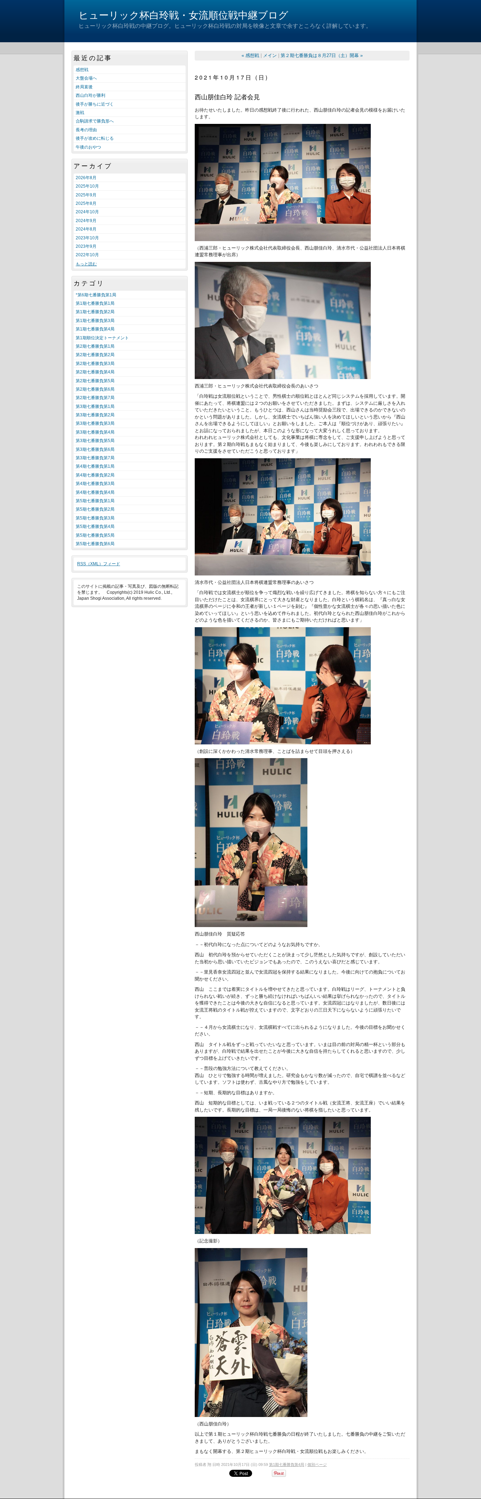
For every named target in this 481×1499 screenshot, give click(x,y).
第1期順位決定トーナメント (102, 337)
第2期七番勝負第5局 (95, 380)
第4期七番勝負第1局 (95, 466)
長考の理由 (86, 129)
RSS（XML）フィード (98, 563)
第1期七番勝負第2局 (95, 311)
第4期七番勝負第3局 (95, 483)
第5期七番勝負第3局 (95, 518)
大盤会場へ (86, 78)
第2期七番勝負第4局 (95, 372)
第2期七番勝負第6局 (95, 389)
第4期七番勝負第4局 (95, 492)
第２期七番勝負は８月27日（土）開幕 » (322, 55)
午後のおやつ (88, 147)
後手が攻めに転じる (95, 138)
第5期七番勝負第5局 (95, 535)
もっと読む (86, 264)
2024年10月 (87, 211)
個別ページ (317, 1464)
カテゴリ (89, 283)
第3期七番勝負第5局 (95, 440)
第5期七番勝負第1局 (95, 500)
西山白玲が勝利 (90, 95)
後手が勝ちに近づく (95, 104)
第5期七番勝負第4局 (95, 526)
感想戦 (82, 69)
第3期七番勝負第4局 (95, 432)
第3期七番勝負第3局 (95, 423)
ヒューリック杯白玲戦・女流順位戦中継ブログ (183, 15)
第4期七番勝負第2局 (95, 475)
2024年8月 (86, 229)
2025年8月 (86, 203)
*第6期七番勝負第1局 (96, 294)
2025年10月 (87, 186)
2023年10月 (87, 237)
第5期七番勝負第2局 (95, 509)
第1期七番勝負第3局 (95, 320)
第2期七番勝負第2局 (95, 354)
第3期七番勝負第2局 (95, 414)
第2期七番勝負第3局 (95, 363)
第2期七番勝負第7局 (95, 397)
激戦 (80, 112)
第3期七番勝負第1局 (95, 406)
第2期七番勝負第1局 (95, 346)
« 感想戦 (250, 55)
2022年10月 (87, 254)
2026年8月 (86, 177)
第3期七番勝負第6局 (95, 449)
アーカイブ (93, 166)
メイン (270, 55)
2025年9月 (86, 195)
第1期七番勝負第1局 (95, 303)
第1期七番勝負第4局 (95, 329)
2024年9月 (86, 220)
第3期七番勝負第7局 (95, 457)
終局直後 (84, 86)
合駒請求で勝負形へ (95, 121)
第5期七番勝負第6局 (95, 543)
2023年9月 (86, 246)
